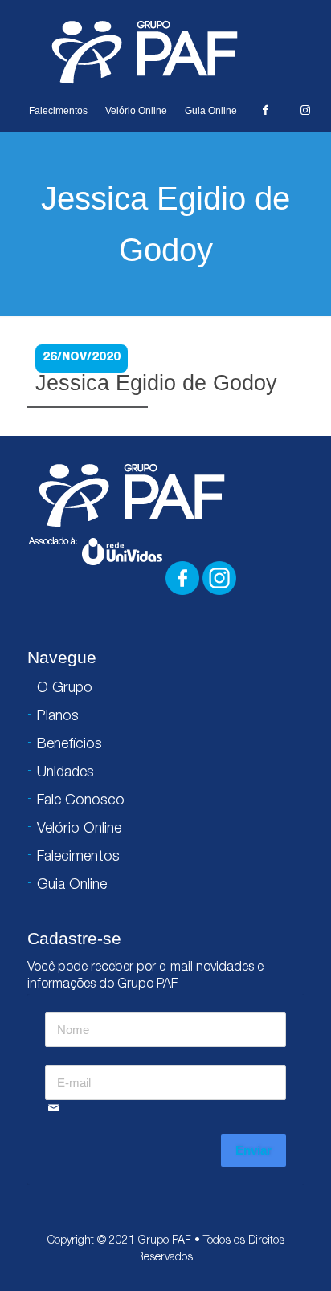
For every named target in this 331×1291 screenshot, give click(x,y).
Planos (58, 717)
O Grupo (64, 689)
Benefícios (69, 745)
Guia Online (211, 110)
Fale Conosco (81, 801)
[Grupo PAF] (165, 51)
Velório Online (136, 110)
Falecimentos (58, 110)
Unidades (65, 773)
